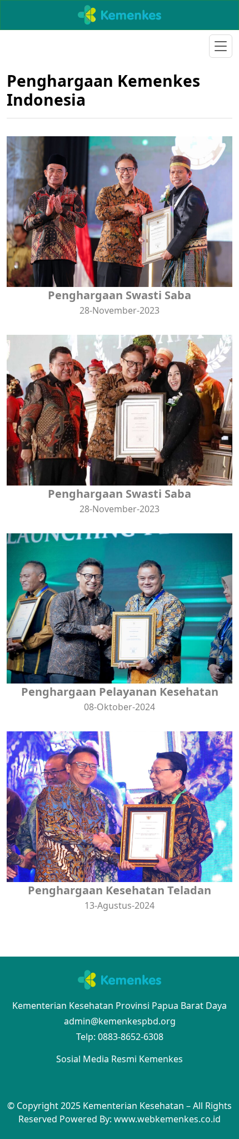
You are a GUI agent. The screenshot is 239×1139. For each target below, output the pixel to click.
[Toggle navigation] (220, 46)
